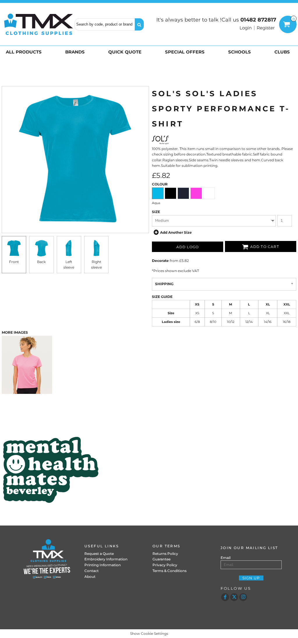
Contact (91, 571)
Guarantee (161, 559)
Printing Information (102, 565)
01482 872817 (258, 20)
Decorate (160, 260)
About (89, 576)
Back (41, 262)
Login (246, 28)
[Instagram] (243, 597)
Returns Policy (165, 553)
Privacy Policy (164, 565)
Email (225, 557)
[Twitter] (234, 597)
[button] (25, 52)
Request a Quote (99, 553)
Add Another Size (176, 232)
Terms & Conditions (169, 571)
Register (266, 28)
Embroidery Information (105, 559)
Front (14, 262)
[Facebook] (225, 597)
